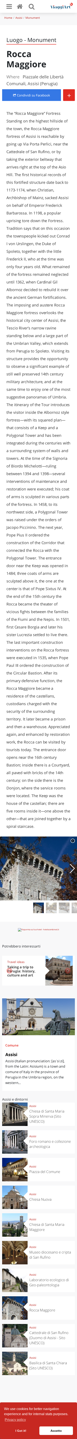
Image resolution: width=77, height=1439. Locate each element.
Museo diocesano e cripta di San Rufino (50, 1255)
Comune (12, 1045)
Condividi (33, 95)
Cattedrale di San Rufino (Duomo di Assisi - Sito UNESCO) (48, 1337)
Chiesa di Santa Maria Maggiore (46, 1227)
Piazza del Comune (44, 1171)
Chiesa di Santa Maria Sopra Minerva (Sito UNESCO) (46, 1116)
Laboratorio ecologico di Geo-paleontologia (49, 1282)
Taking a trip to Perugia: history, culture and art (21, 971)
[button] (72, 868)
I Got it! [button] (20, 1430)
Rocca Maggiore (42, 1310)
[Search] (32, 6)
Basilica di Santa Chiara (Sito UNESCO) (48, 1365)
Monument (32, 18)
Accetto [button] (56, 1430)
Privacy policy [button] (15, 1420)
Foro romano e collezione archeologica (50, 1144)
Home (8, 18)
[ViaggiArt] (21, 6)
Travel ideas (16, 962)
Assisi (18, 18)
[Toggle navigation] (9, 6)
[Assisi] (38, 1016)
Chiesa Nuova (40, 1199)
